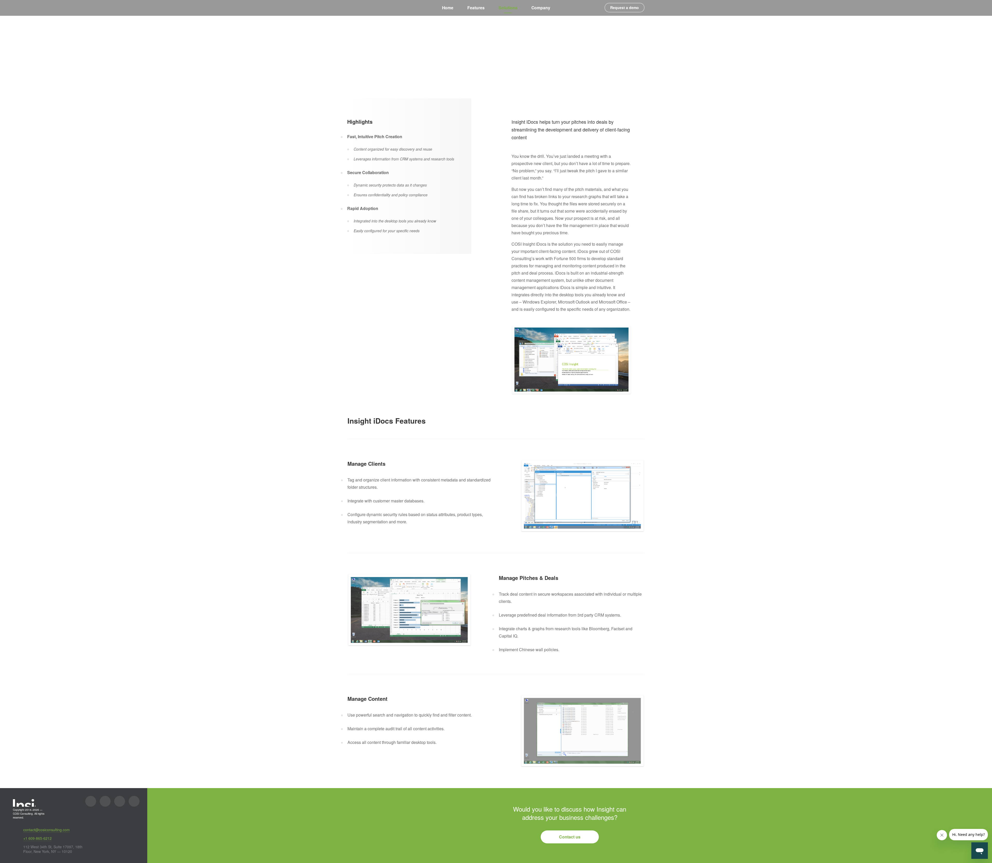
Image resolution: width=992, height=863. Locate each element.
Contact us (569, 837)
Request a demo (624, 7)
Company (540, 8)
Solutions (508, 8)
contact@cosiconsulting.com (46, 829)
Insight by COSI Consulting (358, 8)
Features (476, 8)
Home (447, 8)
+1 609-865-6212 (37, 838)
